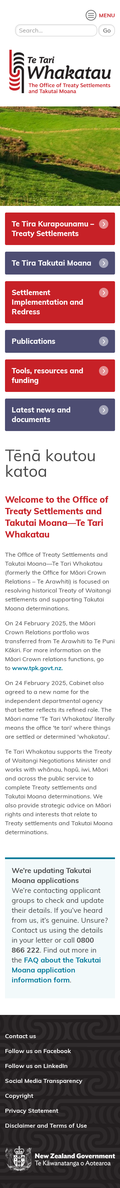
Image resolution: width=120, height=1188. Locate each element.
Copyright (19, 1095)
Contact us (20, 1036)
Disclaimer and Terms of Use (46, 1125)
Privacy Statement (31, 1110)
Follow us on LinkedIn (36, 1066)
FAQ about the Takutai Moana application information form (56, 970)
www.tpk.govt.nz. (37, 668)
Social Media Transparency (43, 1081)
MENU (107, 15)
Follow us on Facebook (38, 1051)
